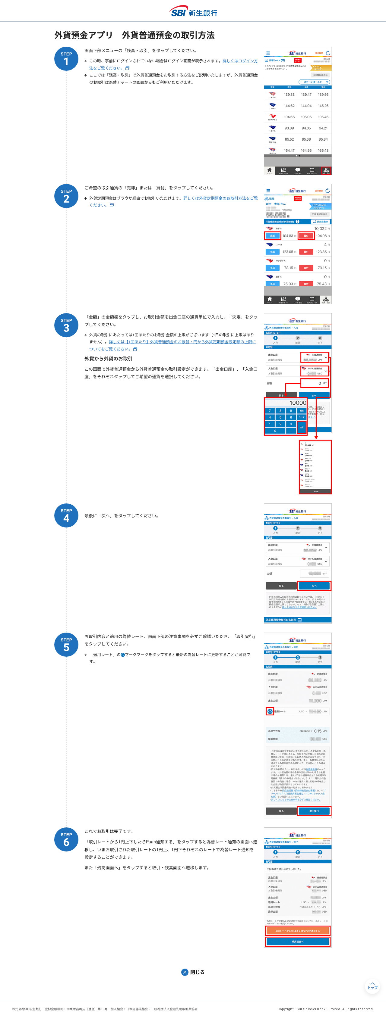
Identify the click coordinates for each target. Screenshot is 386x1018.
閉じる (197, 972)
